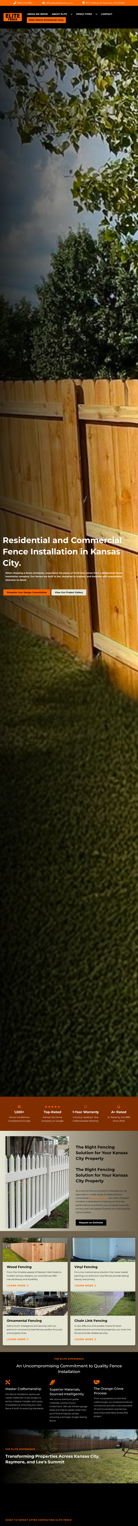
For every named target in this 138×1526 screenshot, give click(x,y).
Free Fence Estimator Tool (46, 20)
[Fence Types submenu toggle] (96, 14)
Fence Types (84, 14)
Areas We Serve (37, 14)
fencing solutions (98, 1198)
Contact (106, 14)
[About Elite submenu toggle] (71, 14)
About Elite (59, 14)
